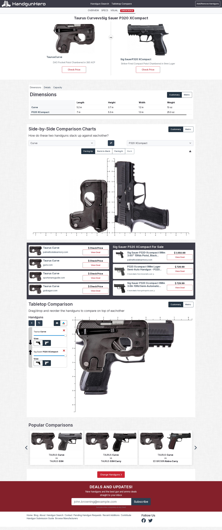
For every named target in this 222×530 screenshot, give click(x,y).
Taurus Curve (51, 247)
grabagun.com (50, 290)
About (42, 515)
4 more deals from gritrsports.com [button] (140, 291)
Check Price (74, 69)
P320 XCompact (40, 112)
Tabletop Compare (121, 3)
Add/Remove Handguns (208, 3)
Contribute (126, 515)
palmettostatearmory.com (55, 252)
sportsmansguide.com (54, 277)
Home (30, 515)
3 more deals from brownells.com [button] (140, 274)
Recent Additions (111, 515)
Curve (34, 107)
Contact (68, 515)
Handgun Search (99, 3)
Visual (114, 10)
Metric (187, 94)
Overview (93, 10)
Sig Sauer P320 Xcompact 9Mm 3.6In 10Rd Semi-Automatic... (146, 284)
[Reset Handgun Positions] (39, 323)
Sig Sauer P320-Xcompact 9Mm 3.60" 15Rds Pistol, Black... (146, 254)
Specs (104, 10)
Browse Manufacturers (66, 518)
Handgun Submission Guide (40, 518)
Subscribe (141, 501)
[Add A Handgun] (32, 323)
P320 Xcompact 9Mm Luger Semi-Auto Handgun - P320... (144, 268)
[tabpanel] (111, 103)
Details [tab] (47, 87)
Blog (36, 515)
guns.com (48, 265)
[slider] (65, 335)
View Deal (95, 252)
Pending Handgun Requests (87, 515)
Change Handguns (110, 474)
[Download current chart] (190, 151)
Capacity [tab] (57, 87)
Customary (174, 94)
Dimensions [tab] (35, 87)
